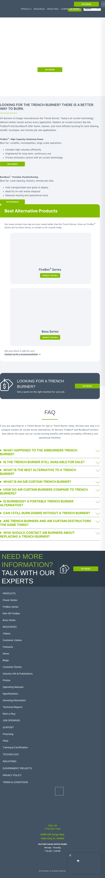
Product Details (50, 275)
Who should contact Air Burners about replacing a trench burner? (37, 534)
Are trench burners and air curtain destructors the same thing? (45, 523)
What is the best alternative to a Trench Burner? (38, 472)
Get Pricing (50, 70)
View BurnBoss (12, 202)
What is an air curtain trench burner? (37, 482)
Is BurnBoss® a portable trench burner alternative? (36, 503)
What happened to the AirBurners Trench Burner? (38, 452)
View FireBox (12, 164)
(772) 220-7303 (53, 829)
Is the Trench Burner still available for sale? (44, 462)
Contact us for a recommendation (21, 354)
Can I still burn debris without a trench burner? (47, 513)
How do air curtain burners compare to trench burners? (44, 491)
